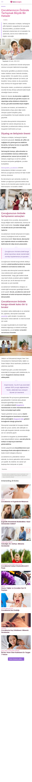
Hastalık (3, 628)
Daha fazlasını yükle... (16, 659)
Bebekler (3, 6)
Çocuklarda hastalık (7, 608)
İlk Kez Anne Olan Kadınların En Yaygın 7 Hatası (15, 653)
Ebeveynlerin (5, 167)
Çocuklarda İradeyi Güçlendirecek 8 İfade (14, 567)
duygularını (20, 405)
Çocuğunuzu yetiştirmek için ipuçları (11, 564)
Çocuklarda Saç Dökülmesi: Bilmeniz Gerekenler (15, 631)
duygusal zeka (19, 419)
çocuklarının (14, 167)
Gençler (3, 520)
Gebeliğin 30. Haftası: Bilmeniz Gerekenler (12, 545)
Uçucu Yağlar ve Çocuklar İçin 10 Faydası (13, 589)
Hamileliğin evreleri (6, 542)
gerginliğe (4, 316)
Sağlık (3, 499)
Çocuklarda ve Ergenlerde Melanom (14, 502)
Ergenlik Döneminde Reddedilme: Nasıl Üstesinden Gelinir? (15, 523)
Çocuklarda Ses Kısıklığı (10, 610)
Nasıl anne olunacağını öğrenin (10, 650)
